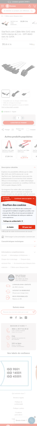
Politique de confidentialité (12, 221)
